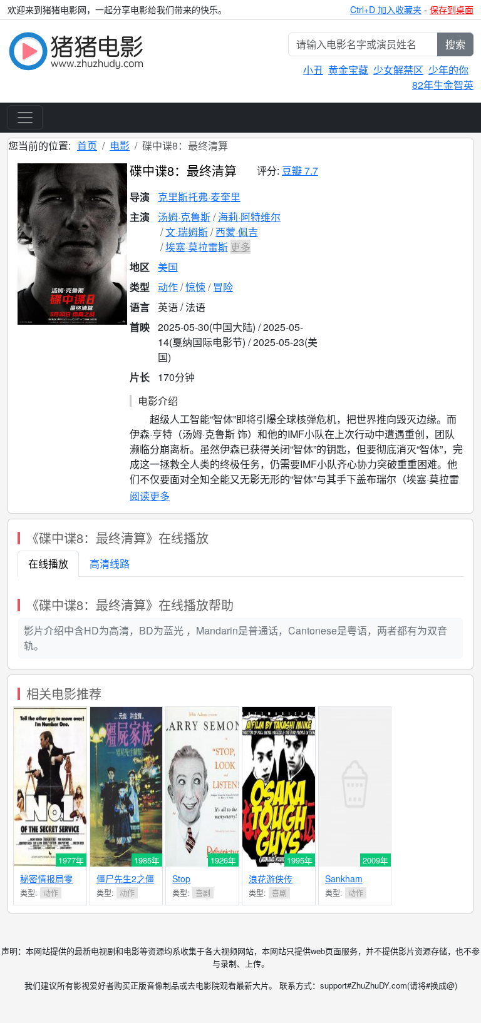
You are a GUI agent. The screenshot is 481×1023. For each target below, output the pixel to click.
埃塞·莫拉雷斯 (196, 247)
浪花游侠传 (270, 878)
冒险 (223, 287)
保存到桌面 (451, 9)
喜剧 (202, 892)
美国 (168, 267)
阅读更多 (150, 496)
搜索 (455, 44)
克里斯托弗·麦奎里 (199, 197)
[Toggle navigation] (25, 117)
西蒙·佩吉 (236, 232)
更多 (240, 247)
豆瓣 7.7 (300, 170)
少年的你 (448, 70)
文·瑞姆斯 (186, 232)
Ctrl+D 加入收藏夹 (386, 9)
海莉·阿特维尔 (249, 217)
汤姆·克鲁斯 (184, 217)
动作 (168, 287)
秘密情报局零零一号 (46, 883)
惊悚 (195, 287)
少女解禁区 (398, 70)
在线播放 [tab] (48, 563)
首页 (87, 145)
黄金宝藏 (348, 70)
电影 (120, 145)
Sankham (344, 878)
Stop (181, 878)
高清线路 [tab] (110, 563)
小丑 (313, 70)
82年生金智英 (442, 85)
